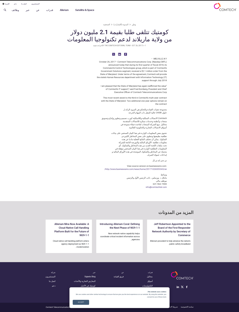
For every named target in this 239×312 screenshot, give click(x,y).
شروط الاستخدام (171, 307)
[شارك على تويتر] (113, 54)
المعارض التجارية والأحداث (84, 281)
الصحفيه (106, 24)
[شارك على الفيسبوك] (125, 54)
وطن (134, 24)
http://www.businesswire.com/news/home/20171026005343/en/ (135, 169)
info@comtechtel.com (156, 187)
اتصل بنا (24, 4)
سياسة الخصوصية (187, 307)
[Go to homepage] (225, 8)
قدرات (49, 10)
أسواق (150, 281)
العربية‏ (7, 4)
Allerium (64, 10)
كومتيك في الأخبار (88, 286)
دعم (15, 4)
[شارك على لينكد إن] (119, 54)
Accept (81, 302)
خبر (27, 10)
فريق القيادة (119, 276)
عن (37, 10)
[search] (4, 11)
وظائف (15, 10)
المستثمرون (35, 4)
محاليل (150, 276)
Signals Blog (90, 276)
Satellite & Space (84, 10)
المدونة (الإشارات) (121, 24)
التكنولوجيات (147, 286)
